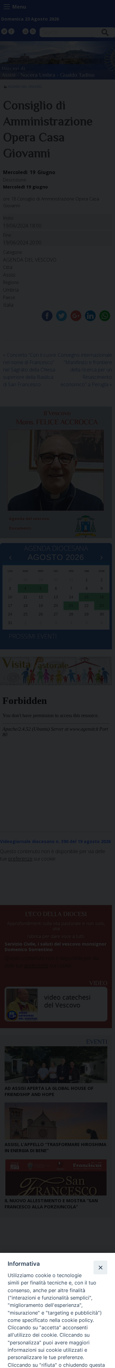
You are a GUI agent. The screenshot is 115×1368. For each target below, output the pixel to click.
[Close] (100, 1267)
